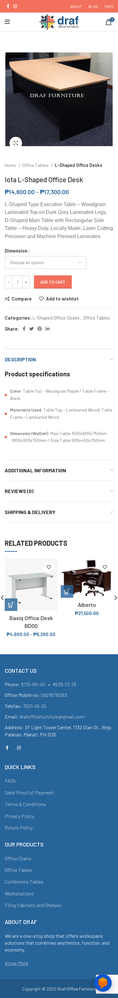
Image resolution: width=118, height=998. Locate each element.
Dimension (16, 250)
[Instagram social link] (15, 6)
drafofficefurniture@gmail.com (52, 716)
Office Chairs (18, 858)
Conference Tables (24, 881)
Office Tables (35, 165)
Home (11, 165)
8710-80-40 (33, 684)
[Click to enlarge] (15, 143)
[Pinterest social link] (40, 329)
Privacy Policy (19, 816)
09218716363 (54, 695)
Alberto (87, 604)
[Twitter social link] (31, 329)
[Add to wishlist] (48, 566)
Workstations (19, 893)
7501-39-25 (34, 706)
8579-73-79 (64, 684)
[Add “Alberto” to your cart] (67, 591)
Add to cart (52, 281)
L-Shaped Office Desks (78, 165)
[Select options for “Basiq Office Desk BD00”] (11, 604)
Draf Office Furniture (77, 988)
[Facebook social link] (8, 6)
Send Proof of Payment (29, 792)
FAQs (10, 780)
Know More (16, 963)
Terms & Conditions (25, 804)
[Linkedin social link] (47, 329)
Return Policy (19, 828)
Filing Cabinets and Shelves (33, 905)
